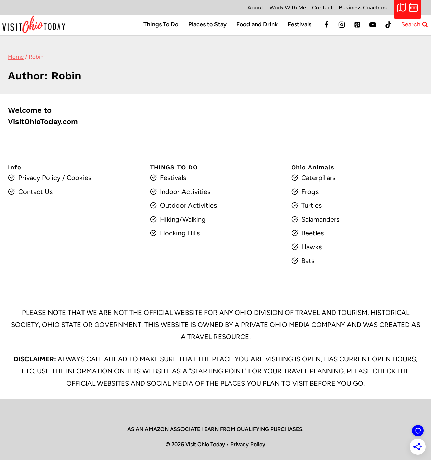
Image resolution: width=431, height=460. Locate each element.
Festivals (299, 24)
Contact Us (35, 192)
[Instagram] (342, 24)
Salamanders (320, 219)
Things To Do (160, 24)
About (255, 7)
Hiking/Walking (183, 219)
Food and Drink (257, 24)
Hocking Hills (180, 233)
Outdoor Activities (188, 205)
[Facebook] (326, 24)
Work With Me (287, 7)
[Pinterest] (357, 24)
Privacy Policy (39, 178)
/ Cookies (76, 178)
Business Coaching (363, 7)
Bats (307, 261)
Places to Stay (207, 24)
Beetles (312, 233)
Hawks (311, 247)
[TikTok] (388, 24)
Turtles (311, 205)
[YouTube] (372, 24)
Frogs (310, 192)
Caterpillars (318, 178)
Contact (322, 7)
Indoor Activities (185, 192)
